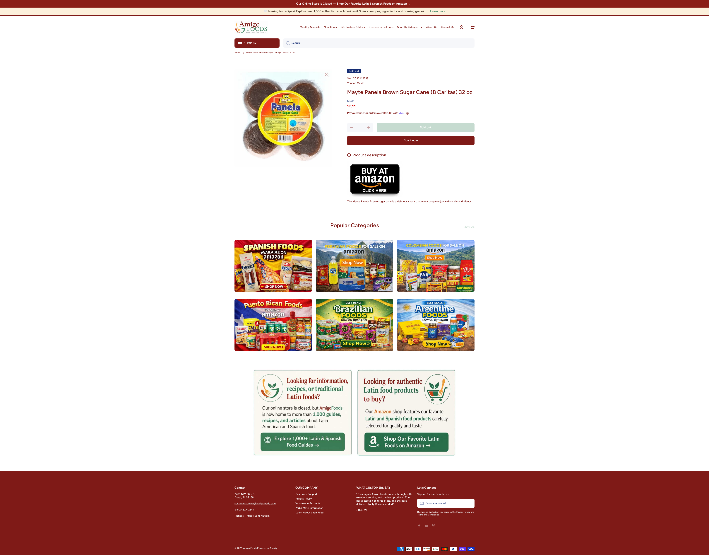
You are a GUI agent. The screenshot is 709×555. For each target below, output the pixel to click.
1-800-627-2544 (244, 509)
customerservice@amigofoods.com (255, 503)
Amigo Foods (250, 548)
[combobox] (379, 43)
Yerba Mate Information (309, 508)
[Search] (286, 43)
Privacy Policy (303, 498)
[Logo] (251, 27)
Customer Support (306, 494)
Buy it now (411, 140)
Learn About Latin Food (309, 512)
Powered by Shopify (267, 548)
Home (237, 52)
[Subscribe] (470, 503)
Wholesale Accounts (308, 503)
